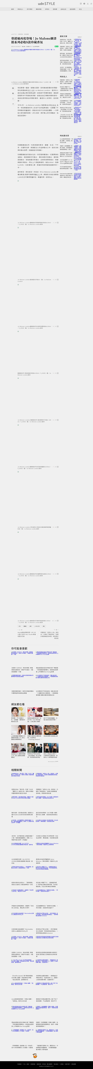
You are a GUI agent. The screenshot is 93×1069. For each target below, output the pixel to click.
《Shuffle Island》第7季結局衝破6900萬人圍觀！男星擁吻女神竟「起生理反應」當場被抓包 (22, 977)
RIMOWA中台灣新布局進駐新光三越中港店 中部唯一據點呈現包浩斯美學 (66, 176)
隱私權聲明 (49, 1064)
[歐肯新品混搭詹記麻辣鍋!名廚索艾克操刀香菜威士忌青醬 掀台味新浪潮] (47, 943)
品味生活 (63, 9)
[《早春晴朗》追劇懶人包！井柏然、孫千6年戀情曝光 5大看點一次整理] (22, 1036)
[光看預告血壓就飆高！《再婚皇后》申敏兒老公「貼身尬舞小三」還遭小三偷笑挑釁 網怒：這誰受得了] (47, 966)
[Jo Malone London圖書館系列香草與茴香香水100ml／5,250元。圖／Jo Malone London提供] (38, 598)
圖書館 (25, 626)
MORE (79, 37)
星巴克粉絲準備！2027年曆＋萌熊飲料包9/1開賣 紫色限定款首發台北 (47, 814)
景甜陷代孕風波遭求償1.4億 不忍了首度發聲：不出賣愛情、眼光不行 (47, 1000)
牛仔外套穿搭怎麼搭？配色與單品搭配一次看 (66, 167)
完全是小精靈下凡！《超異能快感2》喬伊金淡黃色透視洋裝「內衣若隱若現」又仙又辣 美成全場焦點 (47, 884)
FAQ (24, 1064)
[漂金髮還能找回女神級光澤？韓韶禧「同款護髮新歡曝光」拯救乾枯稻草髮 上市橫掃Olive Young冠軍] (47, 659)
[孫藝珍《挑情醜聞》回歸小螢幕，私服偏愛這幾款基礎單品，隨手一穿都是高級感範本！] (47, 1013)
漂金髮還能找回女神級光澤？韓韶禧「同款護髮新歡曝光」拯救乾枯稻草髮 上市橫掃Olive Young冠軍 (47, 670)
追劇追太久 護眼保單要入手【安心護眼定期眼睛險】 (18, 755)
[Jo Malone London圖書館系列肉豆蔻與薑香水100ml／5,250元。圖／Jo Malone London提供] (38, 444)
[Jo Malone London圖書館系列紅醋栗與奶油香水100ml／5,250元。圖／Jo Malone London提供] (38, 551)
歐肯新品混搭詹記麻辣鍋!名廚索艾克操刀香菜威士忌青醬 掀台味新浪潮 (46, 954)
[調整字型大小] (13, 104)
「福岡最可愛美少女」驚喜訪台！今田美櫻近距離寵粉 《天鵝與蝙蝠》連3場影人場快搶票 (47, 1047)
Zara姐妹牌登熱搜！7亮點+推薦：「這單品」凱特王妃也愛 (22, 1000)
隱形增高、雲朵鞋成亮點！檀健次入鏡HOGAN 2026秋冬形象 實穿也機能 (23, 814)
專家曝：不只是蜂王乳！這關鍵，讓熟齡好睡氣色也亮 (18, 719)
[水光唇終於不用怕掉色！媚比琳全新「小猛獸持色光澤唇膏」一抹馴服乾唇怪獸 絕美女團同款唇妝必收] (47, 682)
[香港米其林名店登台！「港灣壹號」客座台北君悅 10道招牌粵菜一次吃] (22, 873)
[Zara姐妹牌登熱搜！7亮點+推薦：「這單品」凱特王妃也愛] (22, 990)
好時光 (47, 9)
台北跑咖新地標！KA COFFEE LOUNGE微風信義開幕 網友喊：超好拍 (22, 861)
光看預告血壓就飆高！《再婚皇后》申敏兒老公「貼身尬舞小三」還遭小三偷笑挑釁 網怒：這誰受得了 (47, 977)
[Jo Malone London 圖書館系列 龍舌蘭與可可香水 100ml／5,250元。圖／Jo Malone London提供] (38, 397)
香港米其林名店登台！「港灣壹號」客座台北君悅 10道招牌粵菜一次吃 (23, 883)
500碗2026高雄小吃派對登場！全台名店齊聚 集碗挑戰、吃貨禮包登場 (47, 837)
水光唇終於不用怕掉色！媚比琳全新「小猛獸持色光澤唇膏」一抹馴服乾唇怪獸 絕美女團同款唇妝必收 (47, 693)
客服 (28, 1064)
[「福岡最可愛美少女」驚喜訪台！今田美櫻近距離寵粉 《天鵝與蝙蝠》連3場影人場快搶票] (47, 1036)
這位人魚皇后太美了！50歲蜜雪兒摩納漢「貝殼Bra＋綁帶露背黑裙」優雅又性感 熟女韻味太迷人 (51, 755)
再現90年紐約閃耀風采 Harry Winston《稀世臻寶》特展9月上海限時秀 (47, 861)
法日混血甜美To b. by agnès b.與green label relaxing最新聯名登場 (66, 161)
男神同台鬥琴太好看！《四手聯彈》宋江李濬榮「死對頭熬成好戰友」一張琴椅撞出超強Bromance (34, 755)
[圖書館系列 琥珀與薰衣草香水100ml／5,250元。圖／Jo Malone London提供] (38, 351)
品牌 (30, 626)
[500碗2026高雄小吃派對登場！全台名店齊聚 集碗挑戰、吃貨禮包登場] (47, 827)
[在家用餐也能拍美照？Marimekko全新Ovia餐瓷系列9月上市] (22, 920)
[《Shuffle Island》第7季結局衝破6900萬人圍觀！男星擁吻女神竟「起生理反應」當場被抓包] (22, 966)
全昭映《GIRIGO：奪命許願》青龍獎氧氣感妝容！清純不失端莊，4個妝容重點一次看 (22, 670)
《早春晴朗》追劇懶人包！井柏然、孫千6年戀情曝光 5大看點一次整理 (23, 1046)
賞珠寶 (55, 9)
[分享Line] (13, 93)
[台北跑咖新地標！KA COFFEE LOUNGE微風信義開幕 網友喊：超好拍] (22, 850)
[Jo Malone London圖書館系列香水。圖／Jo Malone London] (38, 252)
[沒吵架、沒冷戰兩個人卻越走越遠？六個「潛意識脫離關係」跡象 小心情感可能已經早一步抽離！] (22, 827)
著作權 (44, 1064)
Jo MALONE (37, 626)
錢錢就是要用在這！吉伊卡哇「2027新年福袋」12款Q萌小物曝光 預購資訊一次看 (34, 719)
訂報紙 (62, 1064)
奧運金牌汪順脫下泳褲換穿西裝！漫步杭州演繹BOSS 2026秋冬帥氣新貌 (66, 155)
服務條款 (39, 1064)
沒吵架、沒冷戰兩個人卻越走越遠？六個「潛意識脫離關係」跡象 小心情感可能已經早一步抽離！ (23, 838)
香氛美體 (26, 34)
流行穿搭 (29, 9)
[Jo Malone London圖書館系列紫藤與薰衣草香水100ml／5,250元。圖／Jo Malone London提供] (38, 200)
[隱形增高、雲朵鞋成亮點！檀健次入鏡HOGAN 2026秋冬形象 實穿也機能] (22, 803)
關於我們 (67, 1064)
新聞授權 (33, 1064)
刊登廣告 (19, 1064)
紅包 (20, 626)
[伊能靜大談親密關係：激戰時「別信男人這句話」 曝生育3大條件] (22, 897)
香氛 (44, 626)
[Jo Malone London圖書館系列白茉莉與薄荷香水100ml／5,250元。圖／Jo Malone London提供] (38, 304)
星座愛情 (72, 9)
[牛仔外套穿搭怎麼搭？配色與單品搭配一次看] (78, 168)
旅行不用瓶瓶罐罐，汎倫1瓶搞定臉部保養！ (50, 719)
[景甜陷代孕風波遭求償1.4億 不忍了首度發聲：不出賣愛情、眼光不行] (47, 990)
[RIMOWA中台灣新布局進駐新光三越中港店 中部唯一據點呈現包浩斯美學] (78, 175)
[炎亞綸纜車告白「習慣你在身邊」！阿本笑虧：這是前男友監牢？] (47, 897)
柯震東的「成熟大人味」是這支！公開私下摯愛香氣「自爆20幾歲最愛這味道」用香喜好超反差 (47, 791)
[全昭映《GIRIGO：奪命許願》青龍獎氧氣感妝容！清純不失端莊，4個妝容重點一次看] (22, 659)
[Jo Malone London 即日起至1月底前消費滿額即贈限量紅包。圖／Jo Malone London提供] (38, 498)
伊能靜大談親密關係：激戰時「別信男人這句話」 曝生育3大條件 (23, 907)
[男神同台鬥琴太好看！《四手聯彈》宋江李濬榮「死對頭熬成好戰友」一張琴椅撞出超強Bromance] (47, 920)
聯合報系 (56, 1064)
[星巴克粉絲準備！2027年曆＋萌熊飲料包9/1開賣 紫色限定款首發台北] (47, 803)
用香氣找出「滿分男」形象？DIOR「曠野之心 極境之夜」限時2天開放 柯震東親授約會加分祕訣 (22, 791)
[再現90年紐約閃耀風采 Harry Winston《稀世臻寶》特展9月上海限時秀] (47, 850)
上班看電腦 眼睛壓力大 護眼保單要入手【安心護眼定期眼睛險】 (18, 737)
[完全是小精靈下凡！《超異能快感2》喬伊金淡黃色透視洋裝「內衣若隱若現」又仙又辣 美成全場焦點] (47, 873)
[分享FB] (13, 88)
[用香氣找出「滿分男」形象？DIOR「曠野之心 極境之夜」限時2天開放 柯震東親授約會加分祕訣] (22, 780)
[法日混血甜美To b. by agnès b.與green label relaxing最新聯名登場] (78, 161)
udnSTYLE (14, 34)
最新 (12, 9)
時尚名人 (20, 9)
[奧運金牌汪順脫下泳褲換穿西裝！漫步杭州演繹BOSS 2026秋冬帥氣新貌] (78, 154)
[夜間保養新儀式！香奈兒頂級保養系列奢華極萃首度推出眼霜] (22, 682)
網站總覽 (73, 1064)
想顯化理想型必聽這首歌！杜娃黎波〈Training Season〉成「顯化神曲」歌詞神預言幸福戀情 (34, 737)
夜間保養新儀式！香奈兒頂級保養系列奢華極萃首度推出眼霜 (23, 692)
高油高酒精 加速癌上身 (51, 736)
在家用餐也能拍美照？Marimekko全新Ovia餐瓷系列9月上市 (22, 930)
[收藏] (13, 98)
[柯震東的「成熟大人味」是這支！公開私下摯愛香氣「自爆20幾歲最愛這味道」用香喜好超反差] (47, 780)
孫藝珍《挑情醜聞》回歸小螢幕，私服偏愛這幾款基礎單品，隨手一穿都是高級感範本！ (47, 1024)
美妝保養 (38, 9)
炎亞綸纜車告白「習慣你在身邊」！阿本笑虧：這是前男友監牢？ (47, 907)
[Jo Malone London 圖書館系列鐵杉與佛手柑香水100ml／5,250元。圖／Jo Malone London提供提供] (34, 64)
